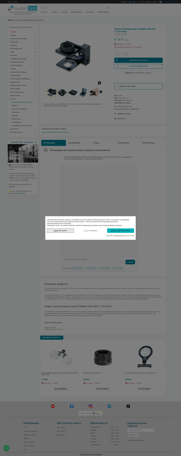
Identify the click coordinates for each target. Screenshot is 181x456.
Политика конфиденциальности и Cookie (120, 235)
